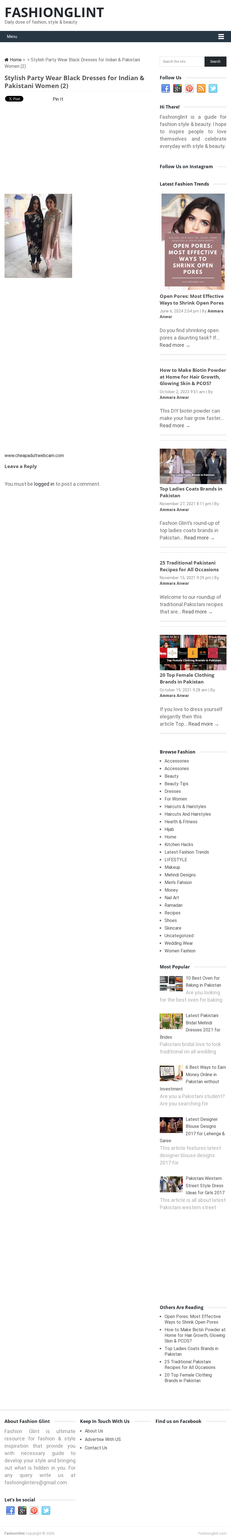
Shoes (171, 920)
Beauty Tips (176, 783)
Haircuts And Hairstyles (188, 814)
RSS (201, 88)
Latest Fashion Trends (187, 852)
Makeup (172, 867)
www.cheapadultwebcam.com (34, 455)
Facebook (165, 88)
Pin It (58, 99)
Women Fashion (180, 951)
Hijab (169, 829)
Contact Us (96, 1448)
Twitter (212, 88)
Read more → (175, 345)
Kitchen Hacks (179, 844)
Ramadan (174, 905)
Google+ (177, 88)
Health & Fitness (181, 821)
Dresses (173, 791)
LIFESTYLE (176, 859)
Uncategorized (179, 935)
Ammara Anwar (174, 397)
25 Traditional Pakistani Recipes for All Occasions (189, 566)
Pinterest (189, 88)
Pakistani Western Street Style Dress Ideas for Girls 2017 (205, 1185)
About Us (94, 1431)
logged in (44, 484)
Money (171, 890)
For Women (176, 799)
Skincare (173, 928)
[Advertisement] (80, 150)
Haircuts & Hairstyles (185, 806)
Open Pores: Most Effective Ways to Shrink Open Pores (192, 299)
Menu (12, 36)
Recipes (173, 913)
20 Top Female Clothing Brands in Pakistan (187, 678)
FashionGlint (54, 12)
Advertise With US (103, 1439)
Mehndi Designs (180, 875)
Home (15, 59)
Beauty (172, 776)
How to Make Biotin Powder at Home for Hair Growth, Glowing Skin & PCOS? (193, 377)
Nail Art (172, 897)
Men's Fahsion (178, 882)
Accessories (177, 761)
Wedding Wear (179, 943)
